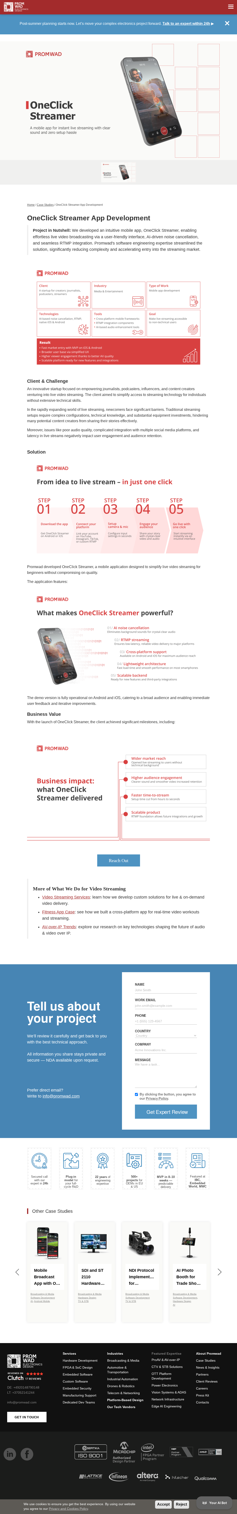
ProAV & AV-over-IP (166, 1360)
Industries (115, 1353)
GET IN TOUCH (27, 1417)
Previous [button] (17, 1272)
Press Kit (202, 1395)
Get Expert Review (167, 1111)
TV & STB (83, 1301)
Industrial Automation (122, 1379)
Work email (145, 1000)
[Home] (16, 7)
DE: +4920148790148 (23, 1387)
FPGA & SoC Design (78, 1367)
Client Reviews (207, 1381)
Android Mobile (42, 1301)
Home (31, 204)
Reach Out (118, 860)
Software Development (43, 1297)
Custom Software (75, 1381)
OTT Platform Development (162, 1376)
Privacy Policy (157, 1098)
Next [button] (219, 1272)
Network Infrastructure (168, 1399)
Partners (202, 1374)
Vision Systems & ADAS (169, 1392)
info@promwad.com (61, 1096)
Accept (163, 1504)
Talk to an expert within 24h (186, 24)
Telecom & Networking (123, 1393)
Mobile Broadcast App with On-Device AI (47, 1277)
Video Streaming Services (66, 897)
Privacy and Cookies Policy (68, 1509)
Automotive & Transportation (117, 1370)
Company (143, 1044)
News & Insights (207, 1367)
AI (32, 1301)
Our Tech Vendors (121, 1407)
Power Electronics (165, 1385)
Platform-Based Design (125, 1400)
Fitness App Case (58, 912)
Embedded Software (78, 1374)
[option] (118, 100)
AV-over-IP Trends (59, 927)
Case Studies (45, 204)
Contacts (202, 1402)
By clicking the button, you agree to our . (168, 1096)
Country (143, 1031)
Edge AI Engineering (166, 1406)
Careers (202, 1388)
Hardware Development (80, 1360)
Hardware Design (87, 1297)
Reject (181, 1504)
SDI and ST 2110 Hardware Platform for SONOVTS (93, 1277)
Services (69, 1353)
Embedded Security (77, 1388)
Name (139, 984)
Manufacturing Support (79, 1395)
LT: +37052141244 (20, 1392)
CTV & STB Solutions (167, 1367)
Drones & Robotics (120, 1386)
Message (143, 1060)
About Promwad (208, 1353)
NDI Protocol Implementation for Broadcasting (142, 1277)
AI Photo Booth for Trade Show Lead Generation (188, 1277)
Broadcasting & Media (42, 1294)
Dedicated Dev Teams (79, 1402)
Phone (140, 1015)
